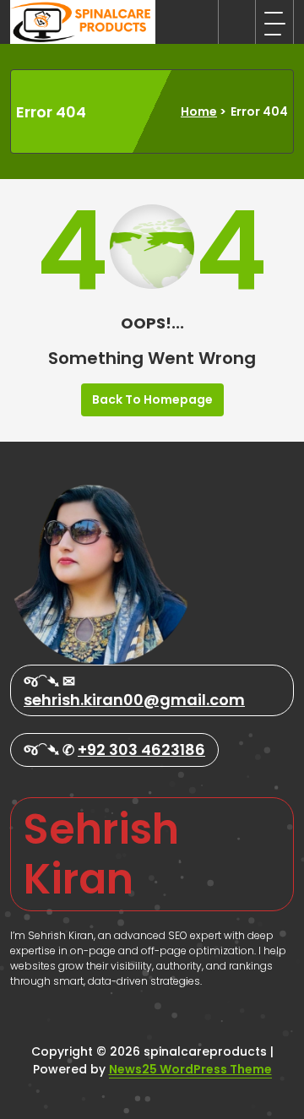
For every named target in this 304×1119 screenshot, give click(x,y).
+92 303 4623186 (141, 749)
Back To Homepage (152, 399)
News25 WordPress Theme (190, 1069)
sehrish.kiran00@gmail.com (134, 699)
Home (199, 111)
